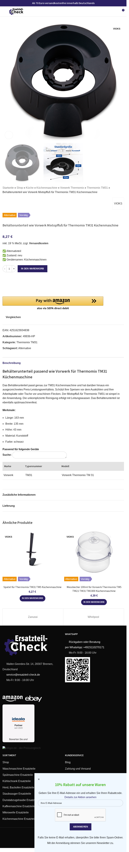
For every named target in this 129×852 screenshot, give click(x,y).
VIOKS (118, 203)
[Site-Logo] (16, 11)
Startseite (8, 187)
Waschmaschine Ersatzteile (19, 768)
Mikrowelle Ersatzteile (16, 812)
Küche (30, 187)
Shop (20, 187)
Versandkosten (38, 243)
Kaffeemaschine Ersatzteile (19, 806)
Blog (68, 762)
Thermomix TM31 (97, 187)
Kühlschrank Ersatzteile (17, 781)
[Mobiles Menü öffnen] (4, 11)
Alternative (24, 348)
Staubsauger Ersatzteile (17, 793)
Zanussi (33, 617)
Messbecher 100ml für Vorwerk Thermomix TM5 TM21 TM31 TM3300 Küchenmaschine (94, 589)
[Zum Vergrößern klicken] (9, 135)
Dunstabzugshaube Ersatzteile (21, 800)
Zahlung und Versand (78, 768)
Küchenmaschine (46, 187)
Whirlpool (93, 617)
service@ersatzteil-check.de (23, 674)
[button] (6, 80)
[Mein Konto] (116, 11)
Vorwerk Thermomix (72, 187)
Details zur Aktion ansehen (80, 797)
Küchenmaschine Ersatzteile (20, 818)
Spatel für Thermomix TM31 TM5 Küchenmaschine (32, 587)
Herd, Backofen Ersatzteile (18, 787)
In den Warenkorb (32, 268)
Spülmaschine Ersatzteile (18, 774)
